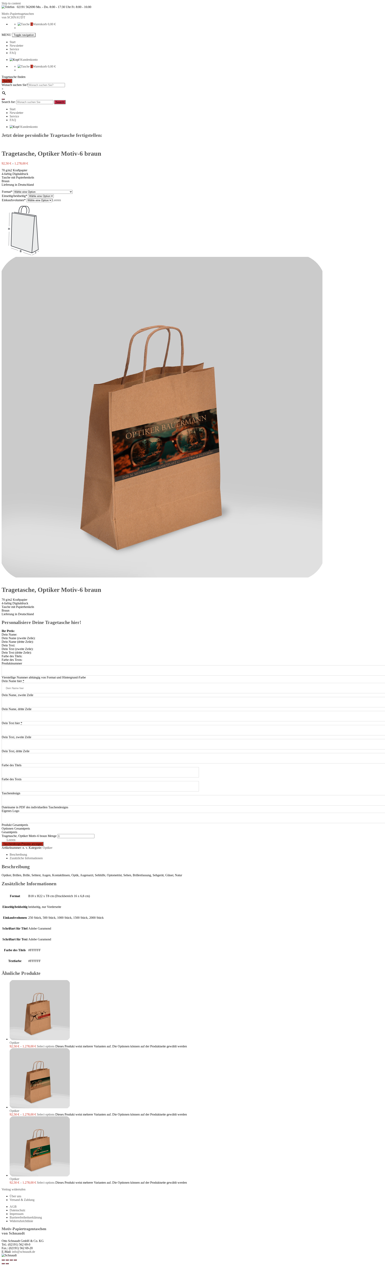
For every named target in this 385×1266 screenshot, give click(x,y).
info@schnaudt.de (23, 1251)
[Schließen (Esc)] (3, 1260)
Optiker (47, 847)
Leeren (56, 200)
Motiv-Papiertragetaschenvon (18, 15)
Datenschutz (17, 1210)
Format (6, 191)
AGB (13, 1206)
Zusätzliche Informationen (26, 858)
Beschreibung (18, 854)
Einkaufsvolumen (13, 200)
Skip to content (11, 3)
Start (12, 42)
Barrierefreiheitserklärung (26, 1217)
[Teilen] (7, 1260)
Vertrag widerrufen (13, 1189)
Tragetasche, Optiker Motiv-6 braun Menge (29, 836)
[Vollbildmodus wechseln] (11, 1260)
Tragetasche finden (13, 77)
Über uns (15, 1196)
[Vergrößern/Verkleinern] (15, 1260)
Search (60, 102)
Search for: (8, 102)
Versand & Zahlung (22, 1199)
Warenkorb (40, 24)
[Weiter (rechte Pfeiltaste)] (7, 1263)
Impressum (16, 1214)
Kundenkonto (29, 59)
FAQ (13, 53)
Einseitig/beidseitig (14, 196)
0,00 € (52, 24)
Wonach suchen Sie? (15, 85)
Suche (7, 80)
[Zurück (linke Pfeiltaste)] (3, 1263)
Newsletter (16, 45)
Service (14, 49)
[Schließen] (3, 99)
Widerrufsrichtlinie (21, 1221)
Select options (46, 1046)
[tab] (196, 854)
